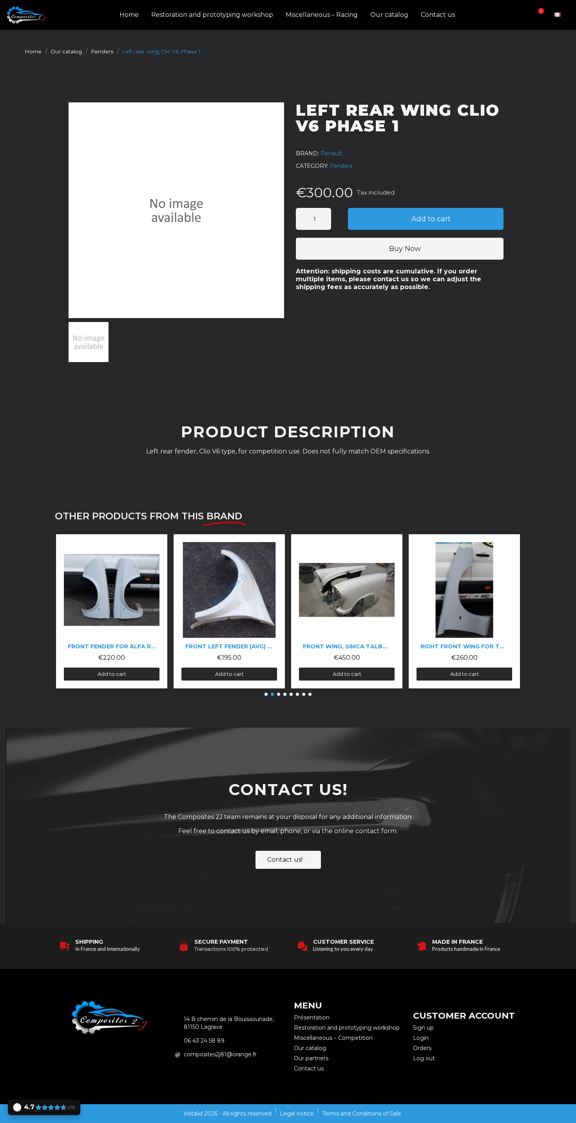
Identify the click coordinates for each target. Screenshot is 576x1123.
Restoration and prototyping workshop (212, 14)
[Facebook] (120, 1053)
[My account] (525, 15)
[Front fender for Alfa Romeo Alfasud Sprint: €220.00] (111, 611)
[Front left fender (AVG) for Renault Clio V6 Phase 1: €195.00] (229, 611)
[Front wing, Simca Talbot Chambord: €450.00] (346, 611)
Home (129, 14)
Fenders (341, 165)
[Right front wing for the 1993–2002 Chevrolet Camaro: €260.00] (464, 611)
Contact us (438, 14)
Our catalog (389, 14)
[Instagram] (99, 1053)
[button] (512, 15)
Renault (331, 153)
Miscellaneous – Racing (322, 14)
